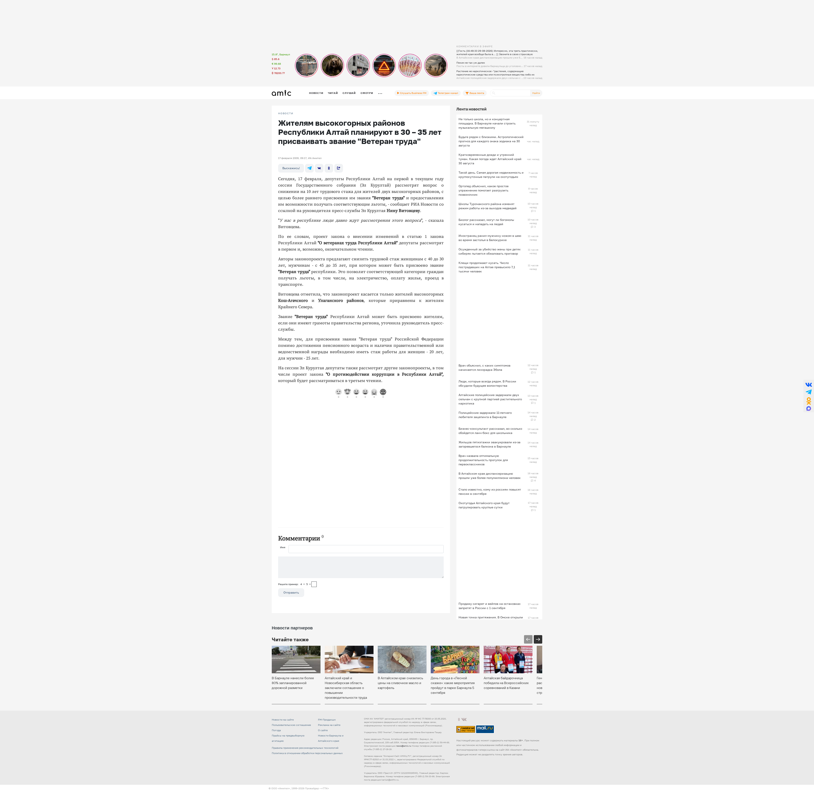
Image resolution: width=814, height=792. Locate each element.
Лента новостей (471, 109)
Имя (282, 547)
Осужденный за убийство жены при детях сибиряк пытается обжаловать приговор (490, 251)
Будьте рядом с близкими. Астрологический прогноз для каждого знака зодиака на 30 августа (491, 141)
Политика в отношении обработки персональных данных (307, 753)
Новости (316, 93)
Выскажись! (291, 168)
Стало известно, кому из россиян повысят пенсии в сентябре (490, 491)
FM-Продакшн (327, 719)
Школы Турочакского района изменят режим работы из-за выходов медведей (488, 206)
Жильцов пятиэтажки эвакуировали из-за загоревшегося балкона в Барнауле (489, 444)
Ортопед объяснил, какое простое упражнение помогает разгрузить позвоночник (484, 190)
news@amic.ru (403, 746)
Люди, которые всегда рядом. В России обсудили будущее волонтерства (487, 383)
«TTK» (325, 788)
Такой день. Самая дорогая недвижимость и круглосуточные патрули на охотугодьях (491, 174)
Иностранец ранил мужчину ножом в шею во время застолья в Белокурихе (490, 238)
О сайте (323, 730)
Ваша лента (476, 93)
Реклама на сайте (329, 724)
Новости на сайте (283, 719)
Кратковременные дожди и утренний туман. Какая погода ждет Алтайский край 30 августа (490, 159)
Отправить (291, 592)
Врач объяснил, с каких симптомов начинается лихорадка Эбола (484, 367)
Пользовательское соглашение (291, 724)
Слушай (349, 93)
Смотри (367, 93)
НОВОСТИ (285, 113)
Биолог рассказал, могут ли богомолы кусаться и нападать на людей (486, 222)
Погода (276, 730)
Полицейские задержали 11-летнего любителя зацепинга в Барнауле (485, 415)
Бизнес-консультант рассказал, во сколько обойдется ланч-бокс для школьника (490, 431)
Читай (333, 93)
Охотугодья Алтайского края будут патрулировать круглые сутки (484, 505)
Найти (536, 93)
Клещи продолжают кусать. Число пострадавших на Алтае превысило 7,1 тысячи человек (487, 267)
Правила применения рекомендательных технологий (305, 747)
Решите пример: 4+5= (294, 584)
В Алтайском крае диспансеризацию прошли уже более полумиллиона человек (490, 476)
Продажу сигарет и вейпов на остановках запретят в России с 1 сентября (490, 606)
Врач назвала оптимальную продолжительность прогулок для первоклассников (483, 460)
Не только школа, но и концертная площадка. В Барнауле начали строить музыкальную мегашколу (487, 123)
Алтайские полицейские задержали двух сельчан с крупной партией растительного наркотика (490, 399)
